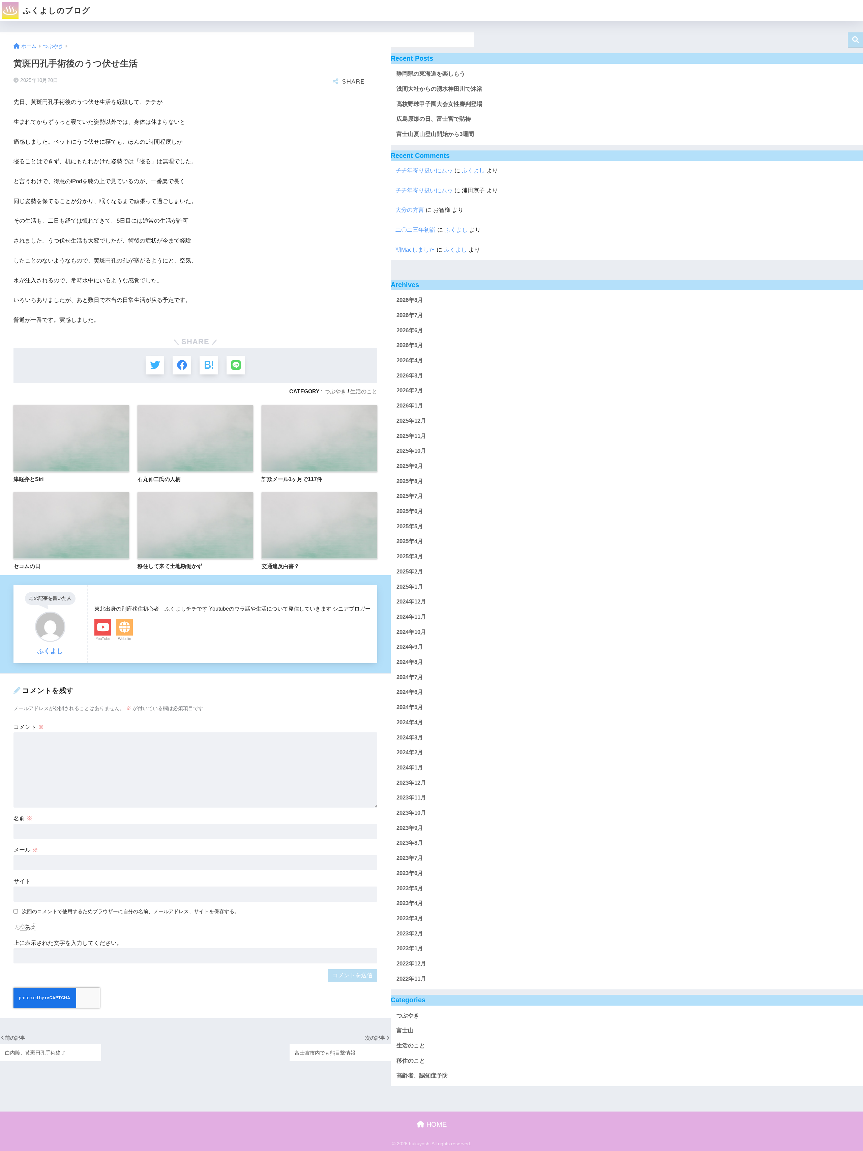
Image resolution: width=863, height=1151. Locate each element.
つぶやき (335, 391)
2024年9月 (409, 647)
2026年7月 (409, 315)
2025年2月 (409, 571)
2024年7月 (409, 677)
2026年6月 (409, 330)
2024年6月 (409, 692)
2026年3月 (409, 375)
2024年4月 (409, 722)
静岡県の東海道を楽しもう (430, 74)
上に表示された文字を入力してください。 (67, 943)
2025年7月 (409, 496)
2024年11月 (411, 617)
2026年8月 (409, 300)
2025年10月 (411, 451)
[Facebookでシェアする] (182, 365)
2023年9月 (409, 828)
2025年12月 (411, 421)
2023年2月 (409, 933)
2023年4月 (409, 903)
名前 (22, 818)
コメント (28, 727)
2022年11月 (411, 979)
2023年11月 (411, 798)
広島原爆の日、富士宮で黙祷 (433, 119)
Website (124, 639)
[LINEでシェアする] (236, 365)
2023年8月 (409, 843)
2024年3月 (409, 737)
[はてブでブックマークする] (209, 365)
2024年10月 (411, 632)
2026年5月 (409, 345)
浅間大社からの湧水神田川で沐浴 (439, 89)
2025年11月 (411, 436)
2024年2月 (409, 752)
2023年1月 (409, 949)
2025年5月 (409, 526)
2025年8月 (409, 481)
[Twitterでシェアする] (155, 365)
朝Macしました (415, 250)
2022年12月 (411, 963)
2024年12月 (411, 601)
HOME (435, 1124)
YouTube (103, 639)
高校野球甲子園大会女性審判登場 (439, 104)
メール (25, 850)
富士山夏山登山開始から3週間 (435, 134)
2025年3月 (409, 556)
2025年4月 (409, 541)
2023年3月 (409, 918)
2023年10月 (411, 813)
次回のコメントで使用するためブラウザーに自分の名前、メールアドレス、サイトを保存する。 (130, 911)
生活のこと (363, 391)
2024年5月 (409, 707)
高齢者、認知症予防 (422, 1076)
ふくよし (473, 170)
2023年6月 (409, 873)
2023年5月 (409, 888)
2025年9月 (409, 466)
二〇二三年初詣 (415, 230)
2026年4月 (409, 360)
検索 (855, 40)
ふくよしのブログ (55, 10)
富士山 (405, 1031)
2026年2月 (409, 391)
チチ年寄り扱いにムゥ (424, 170)
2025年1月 (409, 587)
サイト (22, 881)
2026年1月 (409, 405)
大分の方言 (409, 210)
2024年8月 (409, 662)
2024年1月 (409, 767)
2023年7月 (409, 858)
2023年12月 (411, 783)
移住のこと (410, 1061)
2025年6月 (409, 511)
